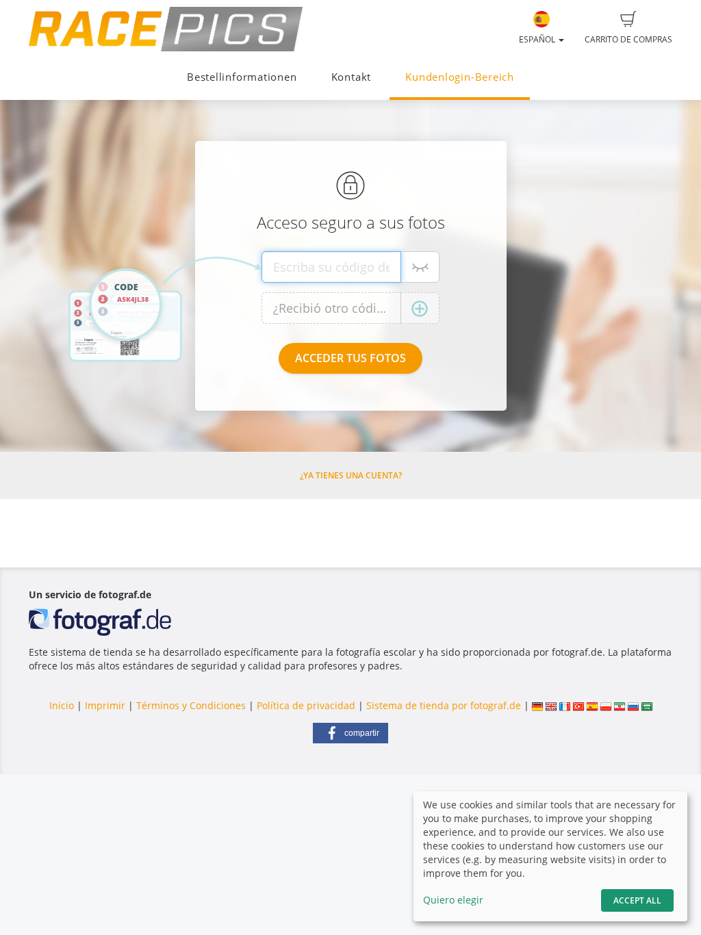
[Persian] (619, 705)
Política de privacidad (306, 705)
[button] (350, 733)
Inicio (61, 705)
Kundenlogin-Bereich (459, 77)
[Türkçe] (578, 705)
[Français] (564, 705)
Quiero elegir (453, 899)
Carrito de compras (628, 39)
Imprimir (105, 705)
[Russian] (633, 705)
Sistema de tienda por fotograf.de (443, 705)
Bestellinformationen (241, 77)
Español (538, 39)
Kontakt (351, 77)
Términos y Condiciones (191, 705)
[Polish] (605, 705)
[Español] (592, 705)
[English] (551, 705)
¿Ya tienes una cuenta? (351, 475)
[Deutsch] (537, 705)
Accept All (637, 900)
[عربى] (646, 705)
